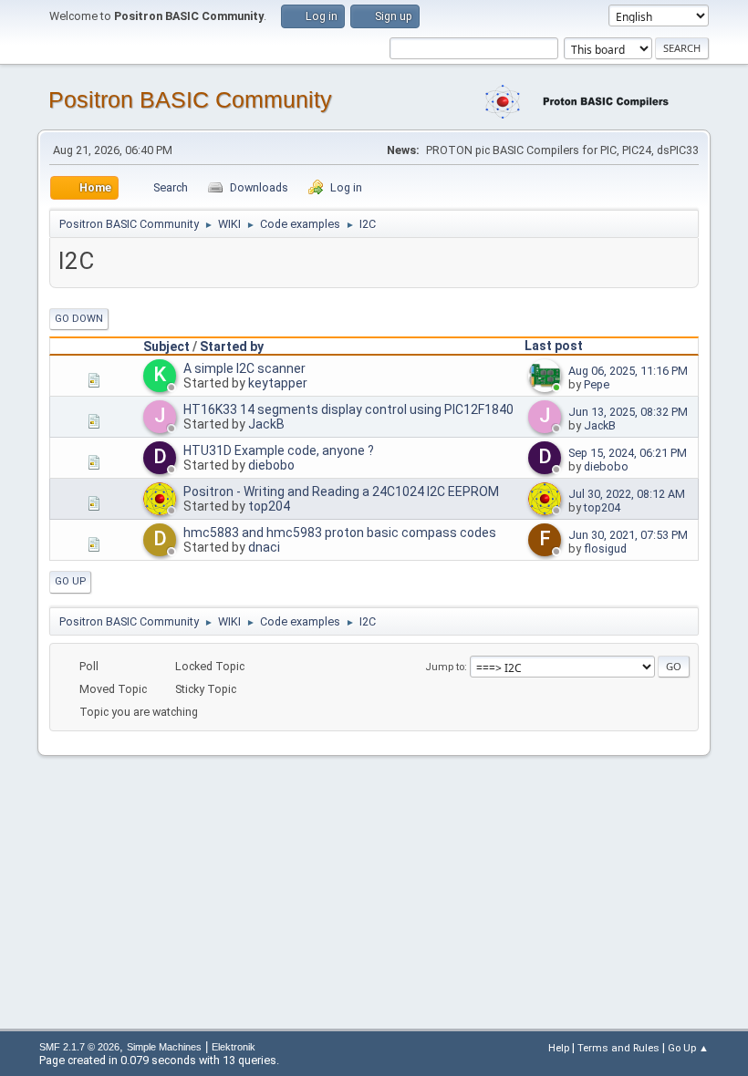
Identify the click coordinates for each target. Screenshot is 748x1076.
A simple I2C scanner (244, 368)
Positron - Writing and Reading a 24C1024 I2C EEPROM (341, 491)
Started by (232, 346)
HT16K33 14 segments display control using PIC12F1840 (348, 409)
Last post (554, 345)
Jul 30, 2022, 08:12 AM (626, 494)
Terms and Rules (618, 1047)
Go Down (79, 319)
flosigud (605, 548)
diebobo (271, 465)
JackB (266, 424)
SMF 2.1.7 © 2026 (79, 1046)
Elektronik (233, 1046)
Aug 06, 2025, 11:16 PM (628, 371)
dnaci (264, 547)
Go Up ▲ (688, 1047)
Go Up (70, 581)
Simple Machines (164, 1046)
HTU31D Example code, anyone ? (278, 450)
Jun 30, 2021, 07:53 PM (628, 535)
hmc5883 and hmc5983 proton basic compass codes (339, 532)
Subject (166, 346)
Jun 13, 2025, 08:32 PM (628, 412)
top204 (269, 506)
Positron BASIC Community (190, 99)
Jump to (444, 666)
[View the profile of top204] (161, 511)
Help (558, 1047)
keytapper (277, 383)
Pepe (596, 384)
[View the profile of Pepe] (546, 388)
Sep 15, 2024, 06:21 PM (627, 453)
